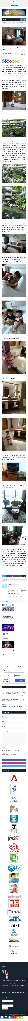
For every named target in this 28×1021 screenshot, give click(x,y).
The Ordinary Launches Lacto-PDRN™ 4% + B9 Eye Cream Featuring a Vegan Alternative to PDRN (13, 707)
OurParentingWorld (7, 53)
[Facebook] (3, 61)
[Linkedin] (8, 61)
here (11, 565)
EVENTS (17, 54)
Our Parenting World (18, 84)
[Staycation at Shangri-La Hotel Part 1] (14, 36)
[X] (5, 61)
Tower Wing (19, 141)
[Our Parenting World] (14, 12)
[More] (18, 61)
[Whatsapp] (15, 61)
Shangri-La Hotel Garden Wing (16, 568)
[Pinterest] (10, 61)
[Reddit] (13, 61)
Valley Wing (19, 145)
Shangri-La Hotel (6, 65)
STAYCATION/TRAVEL (22, 54)
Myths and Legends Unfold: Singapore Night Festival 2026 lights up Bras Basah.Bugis (14, 3)
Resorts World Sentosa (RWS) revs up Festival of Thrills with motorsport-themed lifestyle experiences (8, 636)
